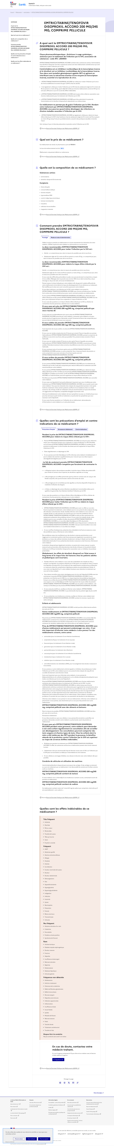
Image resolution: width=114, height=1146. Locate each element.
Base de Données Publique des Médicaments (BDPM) (62, 128)
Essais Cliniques (89, 1109)
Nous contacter (14, 1115)
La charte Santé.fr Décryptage (17, 1113)
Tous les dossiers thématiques (92, 1114)
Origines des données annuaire (74, 1113)
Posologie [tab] (45, 237)
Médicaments (19, 12)
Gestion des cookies (56, 1140)
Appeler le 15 (59, 1060)
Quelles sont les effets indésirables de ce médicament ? (21, 62)
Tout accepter (44, 1139)
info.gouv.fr (61, 1134)
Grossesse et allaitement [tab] (65, 429)
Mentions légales (52, 1110)
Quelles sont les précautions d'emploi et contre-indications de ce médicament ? (21, 55)
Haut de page (98, 1093)
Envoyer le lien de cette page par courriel (73, 1082)
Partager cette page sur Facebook (64, 1082)
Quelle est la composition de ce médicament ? (19, 40)
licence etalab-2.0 (41, 1144)
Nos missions (13, 1106)
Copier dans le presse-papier (77, 1082)
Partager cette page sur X (68, 1082)
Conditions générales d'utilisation (55, 1105)
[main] (57, 549)
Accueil (12, 12)
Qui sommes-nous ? (14, 1104)
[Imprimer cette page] (60, 1082)
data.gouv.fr (98, 1134)
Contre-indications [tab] (81, 429)
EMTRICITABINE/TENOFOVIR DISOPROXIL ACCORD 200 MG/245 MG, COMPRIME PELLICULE (52, 12)
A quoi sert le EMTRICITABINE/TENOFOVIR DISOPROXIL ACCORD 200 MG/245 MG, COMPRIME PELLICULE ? (20, 28)
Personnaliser (19, 1139)
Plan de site (13, 1118)
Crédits (50, 1107)
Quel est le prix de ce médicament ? (20, 35)
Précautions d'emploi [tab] (48, 429)
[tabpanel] (70, 322)
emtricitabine (27, 12)
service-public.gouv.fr (73, 1134)
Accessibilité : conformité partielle (56, 1102)
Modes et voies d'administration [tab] (60, 237)
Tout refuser (31, 1139)
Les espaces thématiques (72, 1115)
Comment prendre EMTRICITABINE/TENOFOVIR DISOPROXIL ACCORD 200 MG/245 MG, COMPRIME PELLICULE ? (20, 47)
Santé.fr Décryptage (91, 1111)
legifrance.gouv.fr (87, 1134)
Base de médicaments (91, 1106)
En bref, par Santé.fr (71, 1118)
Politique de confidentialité (9, 1142)
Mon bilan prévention (72, 1102)
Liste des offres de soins (34, 1102)
